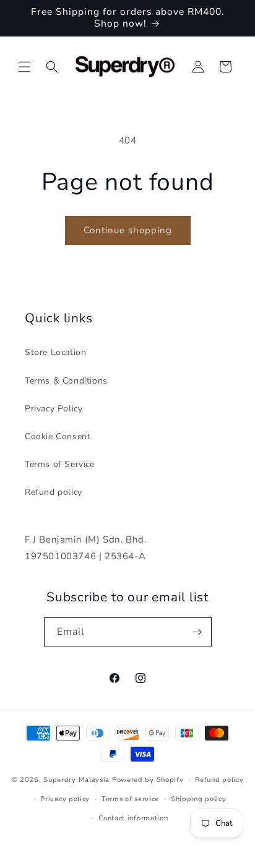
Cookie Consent (57, 436)
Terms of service (130, 799)
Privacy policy (65, 799)
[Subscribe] (197, 631)
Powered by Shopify (148, 779)
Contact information (133, 818)
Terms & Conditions (66, 381)
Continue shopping (128, 230)
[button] (24, 66)
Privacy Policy (53, 408)
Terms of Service (60, 464)
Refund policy (53, 492)
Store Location (55, 352)
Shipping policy (199, 799)
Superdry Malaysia (76, 779)
